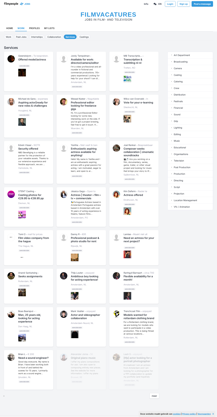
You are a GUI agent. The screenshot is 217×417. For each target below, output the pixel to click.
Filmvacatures (108, 14)
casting (177, 75)
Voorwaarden (204, 414)
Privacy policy (189, 414)
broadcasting (180, 61)
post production (181, 167)
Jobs (26, 4)
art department (181, 55)
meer (154, 395)
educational (179, 147)
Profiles (34, 28)
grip (175, 121)
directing (178, 180)
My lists (49, 28)
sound (176, 114)
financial (178, 107)
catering (178, 81)
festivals (178, 101)
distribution (179, 94)
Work (21, 28)
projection (178, 193)
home (9, 28)
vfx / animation (181, 206)
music (176, 140)
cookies (176, 414)
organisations (180, 154)
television (178, 160)
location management (185, 200)
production (179, 173)
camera (177, 68)
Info (146, 4)
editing (177, 134)
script (176, 187)
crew (176, 88)
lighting (177, 127)
